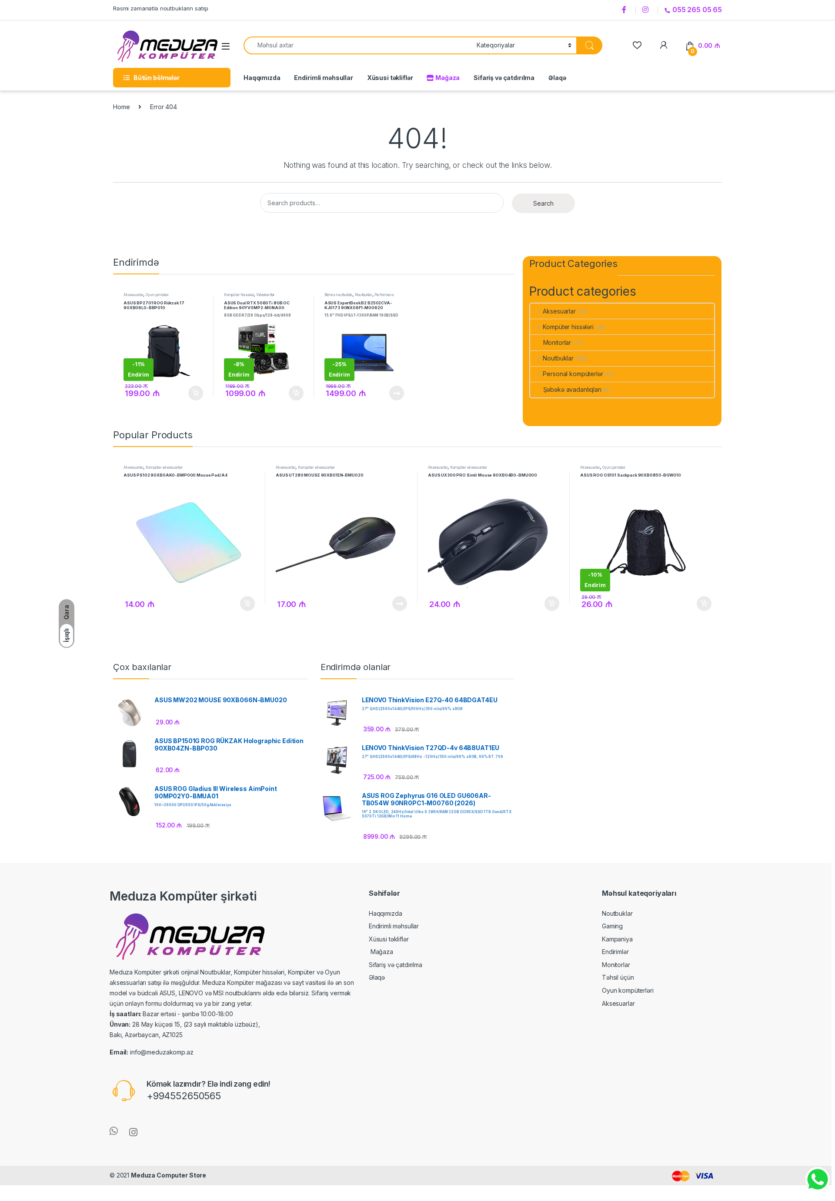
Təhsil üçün (618, 977)
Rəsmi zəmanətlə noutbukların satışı (160, 8)
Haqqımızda (262, 77)
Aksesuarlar (133, 295)
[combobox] (358, 45)
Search (543, 203)
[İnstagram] (646, 10)
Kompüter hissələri (239, 295)
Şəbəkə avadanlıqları (572, 389)
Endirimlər (615, 951)
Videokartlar (265, 295)
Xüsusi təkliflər (390, 77)
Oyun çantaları (157, 295)
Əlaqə (557, 77)
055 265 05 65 (697, 9)
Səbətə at (193, 393)
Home (121, 106)
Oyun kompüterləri (628, 990)
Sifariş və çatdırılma (504, 77)
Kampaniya (617, 939)
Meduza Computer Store (168, 1175)
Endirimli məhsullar (323, 77)
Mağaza (447, 77)
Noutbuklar (363, 295)
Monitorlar (557, 342)
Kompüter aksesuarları (164, 467)
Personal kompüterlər (573, 373)
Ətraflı (395, 393)
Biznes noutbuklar (338, 295)
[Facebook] (625, 10)
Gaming (612, 926)
